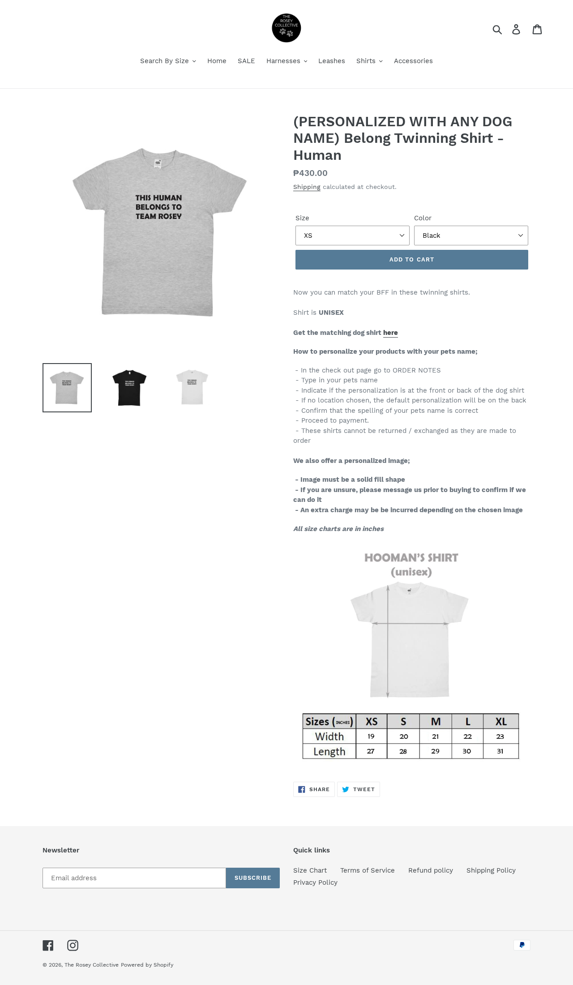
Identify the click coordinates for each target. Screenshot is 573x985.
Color (423, 218)
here (390, 333)
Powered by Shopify (147, 965)
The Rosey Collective (91, 965)
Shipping (307, 186)
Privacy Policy (315, 882)
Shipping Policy (491, 870)
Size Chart (310, 870)
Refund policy (430, 870)
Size (302, 218)
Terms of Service (367, 870)
